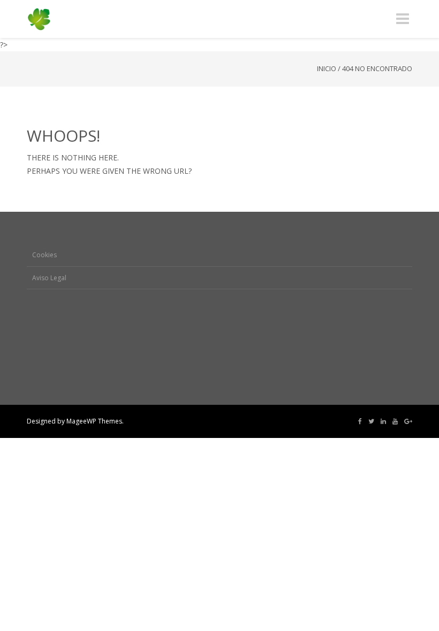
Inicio (326, 68)
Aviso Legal (49, 277)
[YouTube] (395, 421)
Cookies (44, 254)
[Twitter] (371, 421)
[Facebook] (360, 421)
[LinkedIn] (383, 421)
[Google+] (408, 421)
